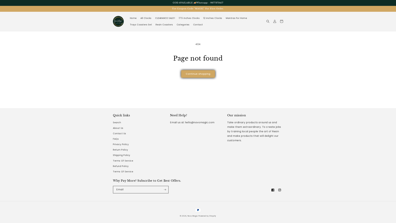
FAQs (116, 138)
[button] (268, 21)
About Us (118, 128)
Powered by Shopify (207, 216)
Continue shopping (198, 73)
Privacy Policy (121, 144)
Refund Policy (121, 166)
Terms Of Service (123, 160)
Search (117, 122)
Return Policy (120, 149)
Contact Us (119, 133)
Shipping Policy (121, 155)
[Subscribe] (164, 189)
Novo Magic (192, 216)
